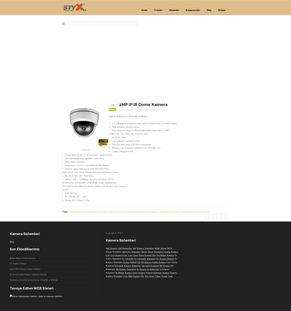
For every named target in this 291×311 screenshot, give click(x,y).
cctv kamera (116, 255)
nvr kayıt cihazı (153, 276)
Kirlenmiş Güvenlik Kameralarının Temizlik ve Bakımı (33, 280)
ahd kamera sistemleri (143, 248)
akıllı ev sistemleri (131, 252)
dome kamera (75, 212)
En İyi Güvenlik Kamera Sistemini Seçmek (28, 274)
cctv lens (127, 255)
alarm (144, 252)
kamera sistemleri (201, 212)
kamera (173, 273)
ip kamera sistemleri (169, 212)
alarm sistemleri (155, 252)
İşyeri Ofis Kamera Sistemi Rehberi (25, 269)
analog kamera (171, 252)
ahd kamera (111, 248)
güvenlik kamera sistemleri (96, 212)
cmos (135, 255)
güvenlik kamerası (150, 266)
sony (170, 276)
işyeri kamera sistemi (142, 273)
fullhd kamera (159, 262)
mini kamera (134, 276)
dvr (154, 255)
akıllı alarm (160, 248)
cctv (108, 255)
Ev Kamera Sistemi (18, 263)
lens (125, 276)
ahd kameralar (125, 248)
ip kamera (154, 212)
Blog (142, 110)
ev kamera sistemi (165, 259)
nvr (142, 276)
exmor (126, 262)
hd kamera (165, 266)
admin (128, 110)
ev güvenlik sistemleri (145, 259)
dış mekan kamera (165, 255)
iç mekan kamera (140, 212)
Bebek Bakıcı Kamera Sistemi (22, 258)
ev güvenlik (128, 259)
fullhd (133, 262)
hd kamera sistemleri (120, 212)
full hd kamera (144, 262)
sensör (164, 276)
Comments (153, 110)
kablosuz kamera (162, 273)
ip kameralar (186, 212)
